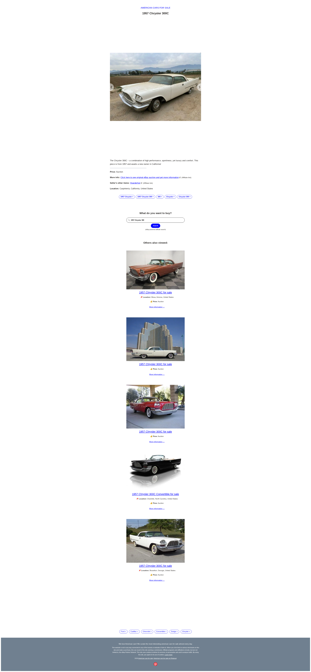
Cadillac (134, 631)
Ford (123, 631)
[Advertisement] (155, 34)
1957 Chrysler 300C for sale (155, 292)
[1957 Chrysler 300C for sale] (155, 289)
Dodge (173, 631)
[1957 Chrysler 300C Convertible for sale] (155, 490)
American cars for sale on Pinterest (165, 658)
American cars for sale (155, 8)
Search (155, 226)
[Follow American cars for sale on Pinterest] (155, 665)
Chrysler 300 (184, 197)
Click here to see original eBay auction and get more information (150, 177)
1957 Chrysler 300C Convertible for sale (155, 494)
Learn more (168, 655)
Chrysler (169, 197)
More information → (157, 307)
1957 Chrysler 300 (144, 197)
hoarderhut (135, 183)
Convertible (160, 631)
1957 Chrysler (126, 197)
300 (159, 197)
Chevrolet (146, 631)
